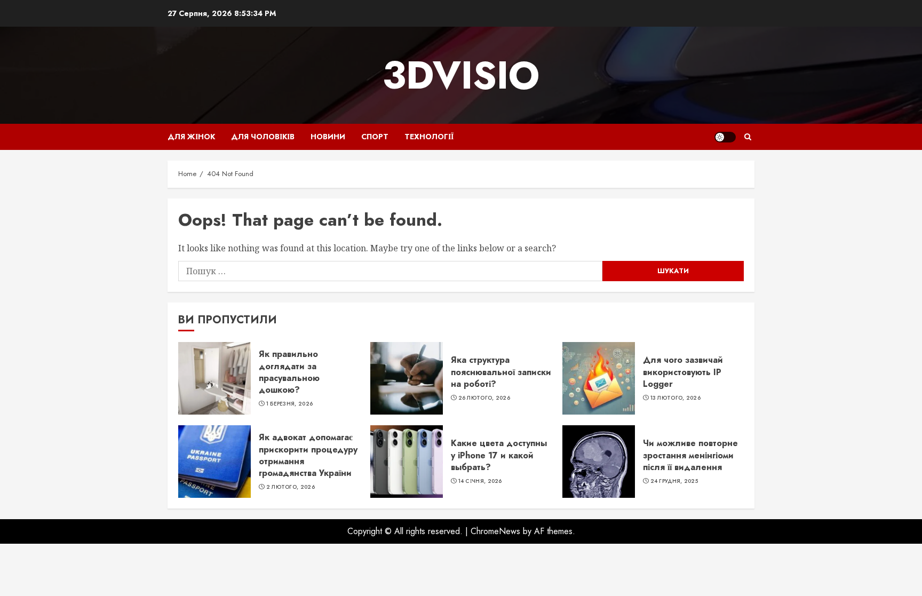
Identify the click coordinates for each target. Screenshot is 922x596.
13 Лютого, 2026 (675, 398)
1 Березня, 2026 (289, 404)
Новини (328, 136)
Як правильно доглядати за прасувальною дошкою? (289, 372)
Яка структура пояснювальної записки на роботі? (501, 372)
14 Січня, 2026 (480, 481)
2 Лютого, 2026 (290, 487)
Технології (429, 136)
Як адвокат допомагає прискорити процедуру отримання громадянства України (308, 455)
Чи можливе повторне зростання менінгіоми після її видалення (690, 455)
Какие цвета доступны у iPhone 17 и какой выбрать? (499, 455)
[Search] (747, 136)
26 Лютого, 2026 (484, 398)
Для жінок (191, 136)
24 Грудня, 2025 (674, 481)
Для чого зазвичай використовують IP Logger (683, 372)
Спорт (374, 136)
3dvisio (461, 75)
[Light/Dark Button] (725, 137)
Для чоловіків (263, 136)
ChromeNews (495, 531)
